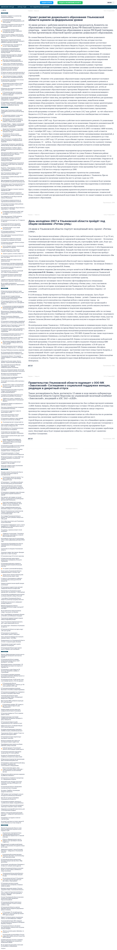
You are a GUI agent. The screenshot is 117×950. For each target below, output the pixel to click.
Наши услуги (47, 2)
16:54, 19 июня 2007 (109, 214)
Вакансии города (7, 7)
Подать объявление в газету (70, 2)
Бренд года (22, 7)
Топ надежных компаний (39, 7)
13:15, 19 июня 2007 (109, 376)
